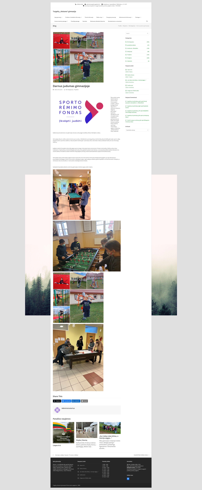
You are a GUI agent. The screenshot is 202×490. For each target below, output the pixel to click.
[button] (147, 21)
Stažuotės (129, 61)
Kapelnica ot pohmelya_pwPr (134, 101)
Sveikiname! (130, 85)
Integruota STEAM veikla (133, 90)
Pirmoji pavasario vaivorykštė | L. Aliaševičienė (136, 102)
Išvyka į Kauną (81, 440)
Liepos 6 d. (57, 445)
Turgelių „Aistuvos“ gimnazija (64, 11)
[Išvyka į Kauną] (86, 430)
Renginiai (129, 58)
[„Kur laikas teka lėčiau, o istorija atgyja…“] (110, 428)
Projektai (76, 89)
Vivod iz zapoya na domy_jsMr (134, 120)
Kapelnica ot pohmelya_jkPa (133, 115)
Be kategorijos (69, 89)
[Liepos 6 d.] (63, 432)
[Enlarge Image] (78, 57)
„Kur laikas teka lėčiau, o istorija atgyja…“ (108, 437)
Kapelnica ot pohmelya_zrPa (134, 110)
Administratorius (68, 408)
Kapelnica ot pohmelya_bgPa (134, 106)
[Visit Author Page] (57, 410)
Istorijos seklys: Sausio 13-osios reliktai (65, 455)
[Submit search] (147, 33)
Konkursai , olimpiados (132, 48)
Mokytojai (129, 51)
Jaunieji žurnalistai (131, 45)
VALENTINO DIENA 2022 (141, 455)
